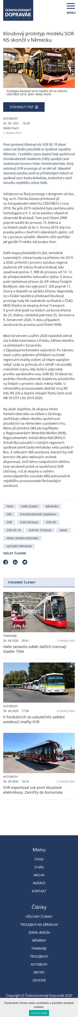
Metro (39, 972)
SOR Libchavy (29, 522)
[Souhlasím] (73, 1007)
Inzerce (39, 883)
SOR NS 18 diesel (40, 530)
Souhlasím (39, 1013)
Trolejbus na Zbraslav (39, 924)
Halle (9, 506)
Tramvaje (10, 636)
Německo (52, 506)
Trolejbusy (39, 956)
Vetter (64, 530)
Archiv (39, 875)
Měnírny (39, 940)
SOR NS (51, 522)
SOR (9, 522)
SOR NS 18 (13, 530)
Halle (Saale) (29, 506)
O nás (39, 867)
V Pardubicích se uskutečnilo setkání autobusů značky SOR (34, 719)
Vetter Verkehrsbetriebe (22, 538)
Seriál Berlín (39, 932)
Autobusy (10, 118)
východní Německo (19, 546)
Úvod (39, 859)
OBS (9, 514)
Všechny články (39, 916)
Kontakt (39, 891)
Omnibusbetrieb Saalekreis (38, 514)
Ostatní (39, 980)
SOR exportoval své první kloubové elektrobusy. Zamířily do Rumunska (33, 790)
